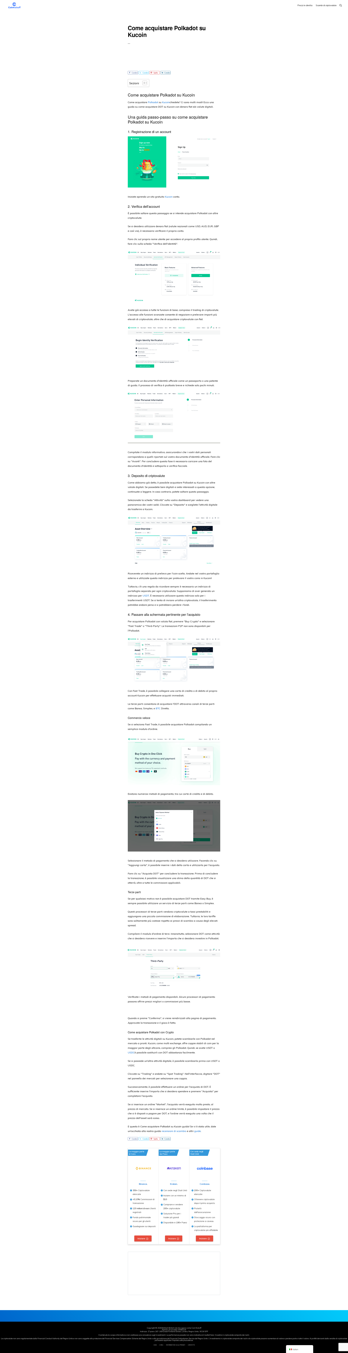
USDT (146, 595)
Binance (143, 1184)
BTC (158, 708)
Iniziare (141, 1238)
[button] (341, 5)
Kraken (173, 1184)
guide (197, 1131)
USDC (131, 1052)
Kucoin (166, 102)
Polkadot (153, 102)
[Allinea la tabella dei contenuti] (143, 83)
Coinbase (204, 1184)
